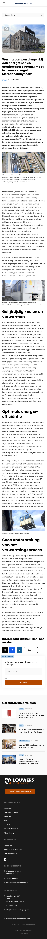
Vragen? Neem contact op (19, 791)
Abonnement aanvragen (13, 849)
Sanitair (7, 825)
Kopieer (31, 650)
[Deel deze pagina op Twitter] (5, 650)
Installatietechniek (11, 829)
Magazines (8, 845)
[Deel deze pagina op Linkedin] (19, 650)
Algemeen (8, 808)
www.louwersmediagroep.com (18, 918)
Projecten (7, 816)
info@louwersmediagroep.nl (17, 882)
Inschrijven (23, 682)
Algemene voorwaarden (23, 930)
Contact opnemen (11, 853)
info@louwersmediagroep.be (17, 910)
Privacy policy (23, 933)
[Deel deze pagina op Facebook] (12, 650)
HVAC (4, 80)
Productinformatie (11, 812)
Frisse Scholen (9, 833)
